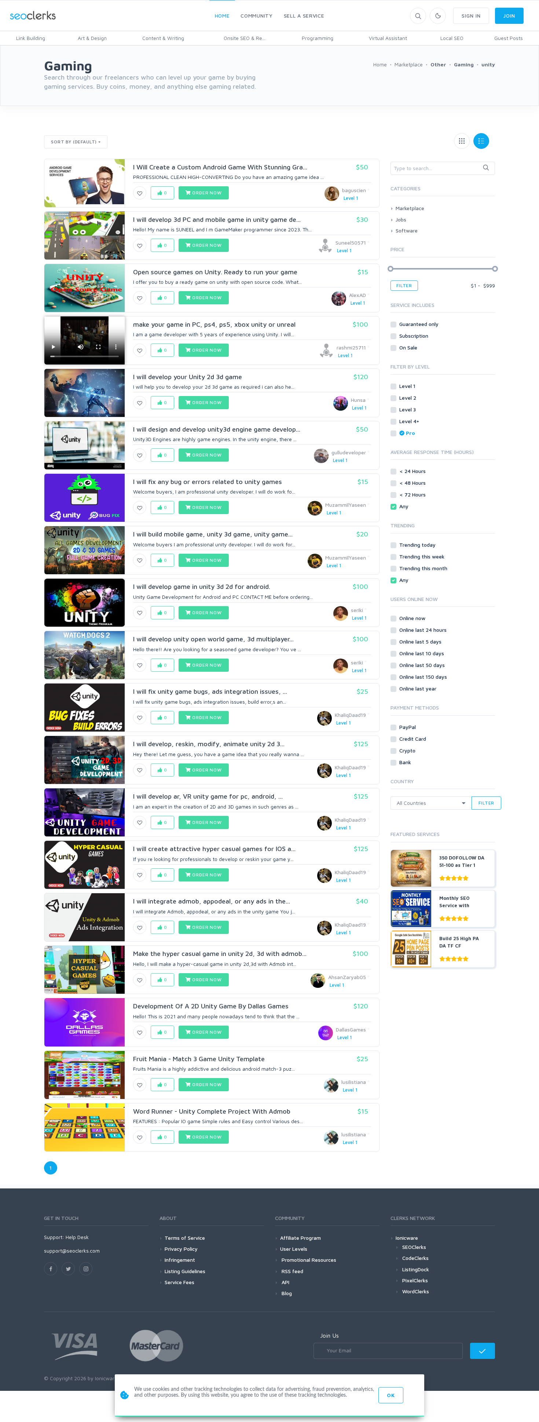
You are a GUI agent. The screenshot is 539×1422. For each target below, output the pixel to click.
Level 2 (408, 398)
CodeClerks (415, 1258)
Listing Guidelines (185, 1271)
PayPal (408, 727)
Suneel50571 (351, 242)
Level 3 (408, 409)
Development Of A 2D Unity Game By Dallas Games (211, 1006)
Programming (317, 38)
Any (404, 506)
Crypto (408, 750)
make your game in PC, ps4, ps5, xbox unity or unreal (214, 324)
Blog (286, 1293)
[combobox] (442, 168)
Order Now (206, 192)
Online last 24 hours (423, 630)
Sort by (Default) (74, 141)
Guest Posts (508, 38)
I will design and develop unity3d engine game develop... (216, 429)
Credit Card (413, 739)
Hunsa (358, 400)
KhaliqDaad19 (350, 715)
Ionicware (407, 1238)
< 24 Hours (413, 471)
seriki (357, 610)
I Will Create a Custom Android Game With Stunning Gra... (220, 167)
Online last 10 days (422, 653)
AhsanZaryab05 (347, 977)
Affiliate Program (300, 1238)
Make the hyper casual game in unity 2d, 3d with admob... (220, 953)
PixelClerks (415, 1280)
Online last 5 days (421, 641)
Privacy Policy (181, 1249)
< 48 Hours (413, 483)
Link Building (30, 38)
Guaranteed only (419, 324)
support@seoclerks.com (72, 1250)
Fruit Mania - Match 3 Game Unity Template (199, 1059)
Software (407, 230)
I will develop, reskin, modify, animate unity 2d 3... (209, 744)
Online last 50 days (422, 665)
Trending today (418, 545)
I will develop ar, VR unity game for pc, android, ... (208, 796)
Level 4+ (410, 421)
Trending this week (422, 556)
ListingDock (415, 1269)
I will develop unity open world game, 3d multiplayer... (213, 639)
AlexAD (357, 295)
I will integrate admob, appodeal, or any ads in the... (211, 901)
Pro (410, 433)
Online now (413, 618)
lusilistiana (353, 1082)
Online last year (418, 688)
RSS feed (291, 1271)
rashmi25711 (351, 347)
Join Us (329, 1335)
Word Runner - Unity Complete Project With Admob (211, 1111)
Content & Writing (163, 38)
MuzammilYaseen (345, 505)
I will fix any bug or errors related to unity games (207, 481)
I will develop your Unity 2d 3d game (187, 377)
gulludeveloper (348, 452)
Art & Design (92, 38)
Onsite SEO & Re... (244, 38)
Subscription (414, 336)
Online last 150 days (423, 677)
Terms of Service (185, 1238)
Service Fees (179, 1282)
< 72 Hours (413, 494)
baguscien (354, 190)
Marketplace (410, 208)
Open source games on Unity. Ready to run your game (215, 272)
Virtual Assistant (388, 38)
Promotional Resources (308, 1260)
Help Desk (77, 1237)
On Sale (409, 347)
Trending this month (424, 568)
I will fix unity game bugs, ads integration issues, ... (210, 691)
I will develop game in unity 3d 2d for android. (201, 586)
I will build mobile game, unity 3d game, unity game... (213, 534)
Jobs (401, 219)
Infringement (180, 1260)
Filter (404, 285)
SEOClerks (414, 1247)
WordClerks (415, 1291)
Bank (405, 762)
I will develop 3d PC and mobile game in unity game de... (217, 219)
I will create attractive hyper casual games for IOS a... (214, 849)
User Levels (293, 1249)
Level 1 (408, 386)
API (284, 1282)
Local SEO (451, 38)
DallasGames (351, 1029)
